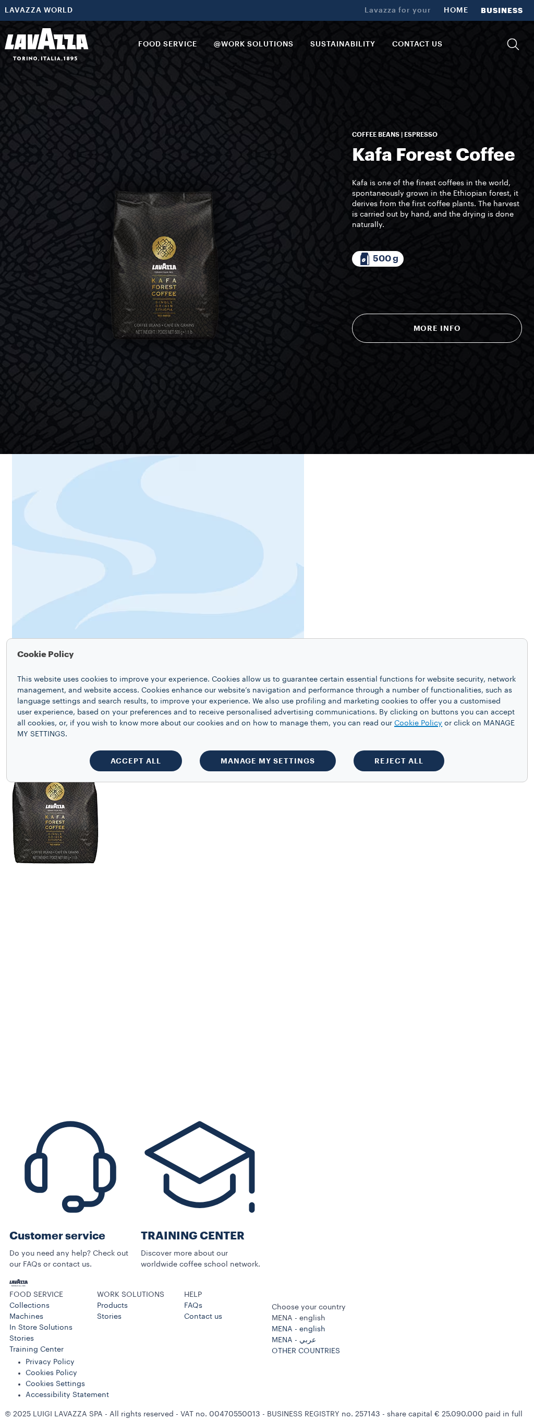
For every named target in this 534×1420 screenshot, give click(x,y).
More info (437, 328)
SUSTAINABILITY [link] (342, 44)
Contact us (203, 1316)
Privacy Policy (50, 1362)
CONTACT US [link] (417, 44)
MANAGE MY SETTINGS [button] (268, 761)
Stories (21, 1338)
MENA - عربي (294, 1340)
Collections (29, 1305)
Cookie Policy (418, 723)
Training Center (36, 1349)
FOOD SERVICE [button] (167, 44)
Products (112, 1305)
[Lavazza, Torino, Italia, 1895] (46, 44)
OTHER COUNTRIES (306, 1351)
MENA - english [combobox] (298, 1318)
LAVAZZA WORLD (39, 10)
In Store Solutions (40, 1327)
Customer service (57, 1236)
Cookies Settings (55, 1384)
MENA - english (298, 1329)
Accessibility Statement (67, 1395)
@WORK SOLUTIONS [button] (254, 44)
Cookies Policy (51, 1373)
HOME (456, 10)
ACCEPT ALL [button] (136, 761)
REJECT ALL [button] (398, 761)
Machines (26, 1316)
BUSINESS (502, 10)
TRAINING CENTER (193, 1236)
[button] (513, 44)
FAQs (193, 1305)
